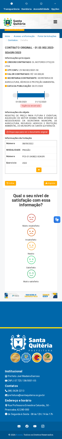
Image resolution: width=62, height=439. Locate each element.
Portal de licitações (47, 36)
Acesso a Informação (24, 36)
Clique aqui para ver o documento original (27, 132)
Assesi (19, 435)
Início (7, 36)
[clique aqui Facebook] (27, 426)
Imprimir (51, 183)
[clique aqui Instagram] (43, 426)
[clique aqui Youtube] (35, 426)
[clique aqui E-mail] (19, 426)
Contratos (13, 40)
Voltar (11, 183)
